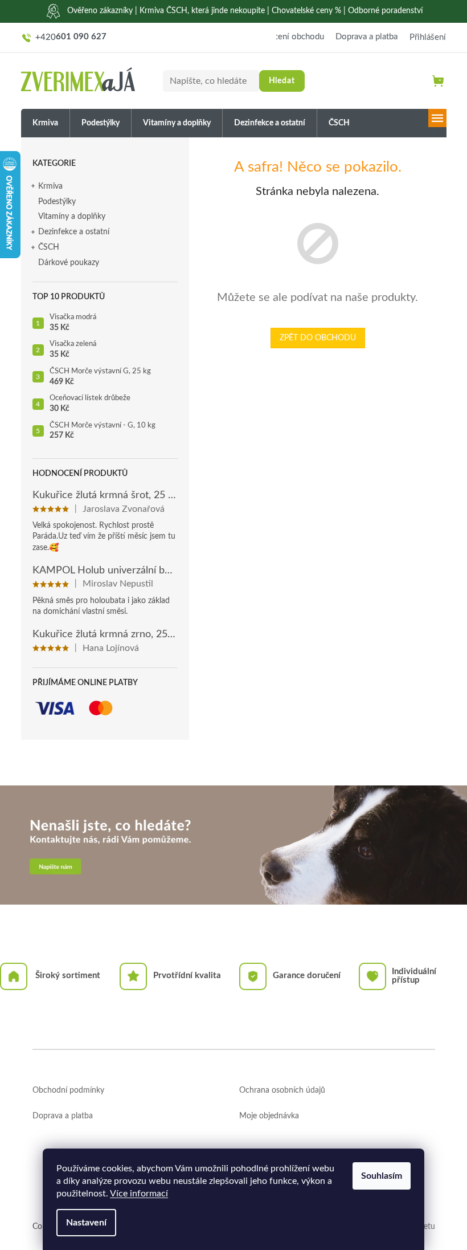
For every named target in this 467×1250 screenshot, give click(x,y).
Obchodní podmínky (68, 1090)
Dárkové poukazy (68, 263)
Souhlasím (381, 1175)
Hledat (282, 81)
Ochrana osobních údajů (282, 1090)
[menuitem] (45, 123)
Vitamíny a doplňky (71, 217)
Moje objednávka (269, 1116)
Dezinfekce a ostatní (73, 232)
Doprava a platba (366, 36)
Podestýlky (57, 202)
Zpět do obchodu (318, 338)
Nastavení (86, 1222)
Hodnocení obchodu (286, 36)
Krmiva (50, 186)
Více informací (139, 1193)
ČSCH (48, 247)
